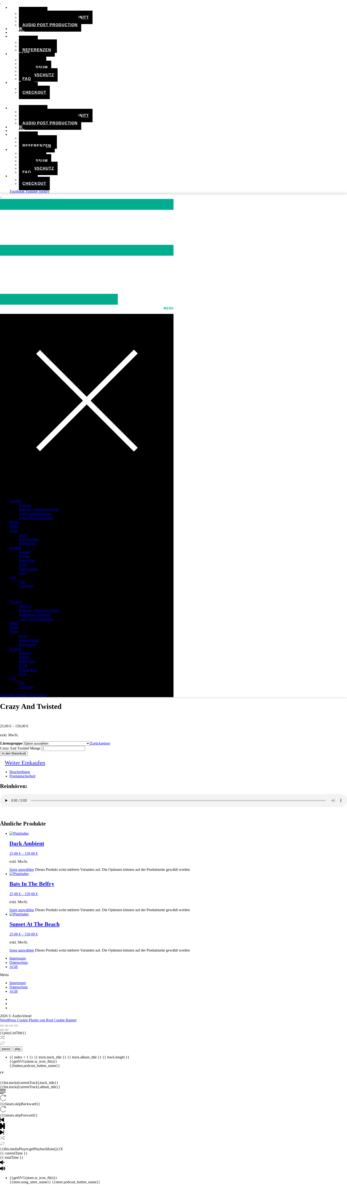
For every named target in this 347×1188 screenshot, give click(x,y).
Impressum (27, 560)
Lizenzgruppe (11, 743)
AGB (23, 565)
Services (15, 501)
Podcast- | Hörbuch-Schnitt (39, 509)
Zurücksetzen (100, 743)
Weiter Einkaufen (25, 763)
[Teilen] (11, 1025)
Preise (13, 526)
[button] (115, 100)
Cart (15, 82)
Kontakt (15, 548)
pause (6, 1049)
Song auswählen (21, 870)
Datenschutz (38, 75)
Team (15, 36)
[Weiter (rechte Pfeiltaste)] (6, 1030)
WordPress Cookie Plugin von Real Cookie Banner (38, 1020)
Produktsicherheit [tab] (22, 776)
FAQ (26, 79)
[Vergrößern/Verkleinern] (2, 1025)
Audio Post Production (50, 25)
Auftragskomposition (34, 514)
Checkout (34, 92)
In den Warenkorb (14, 753)
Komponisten (29, 539)
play (18, 1049)
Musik (14, 522)
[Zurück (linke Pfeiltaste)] (2, 1030)
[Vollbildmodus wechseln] (6, 1025)
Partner (24, 556)
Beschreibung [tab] (19, 772)
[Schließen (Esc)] (16, 1025)
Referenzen (36, 50)
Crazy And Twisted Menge (20, 748)
